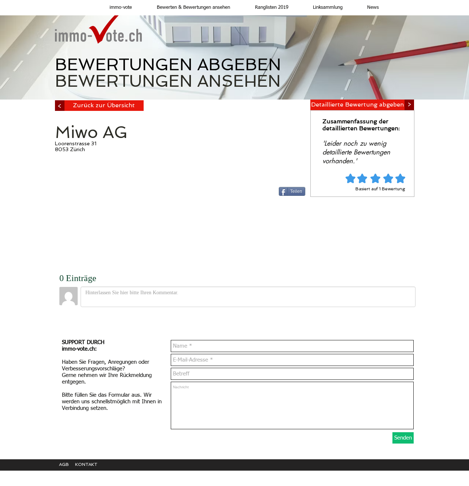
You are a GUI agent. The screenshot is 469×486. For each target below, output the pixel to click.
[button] (186, 8)
